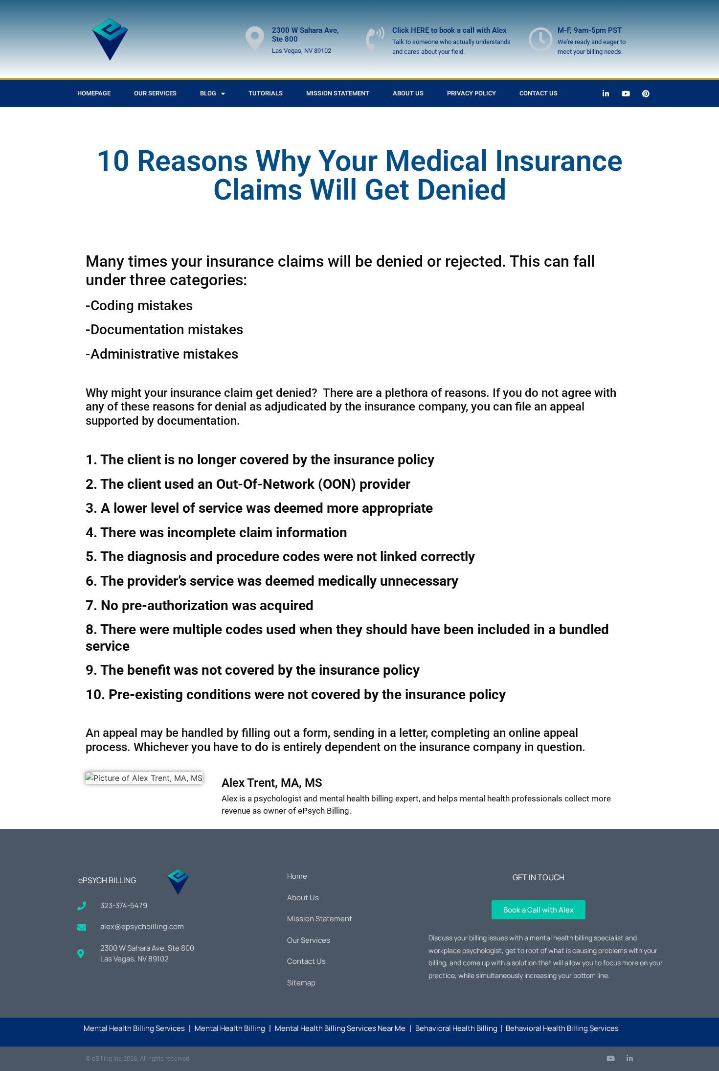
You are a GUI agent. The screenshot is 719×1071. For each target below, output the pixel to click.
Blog (208, 93)
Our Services (155, 93)
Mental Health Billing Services (134, 1028)
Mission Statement (337, 93)
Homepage (94, 93)
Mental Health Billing (230, 1028)
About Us (408, 93)
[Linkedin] (629, 1058)
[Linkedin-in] (606, 93)
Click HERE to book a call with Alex (449, 30)
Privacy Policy (471, 93)
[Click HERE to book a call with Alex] (375, 39)
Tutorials (265, 93)
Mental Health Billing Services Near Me (340, 1028)
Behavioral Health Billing (456, 1028)
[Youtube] (626, 93)
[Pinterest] (646, 93)
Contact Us (538, 93)
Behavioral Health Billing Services (562, 1028)
